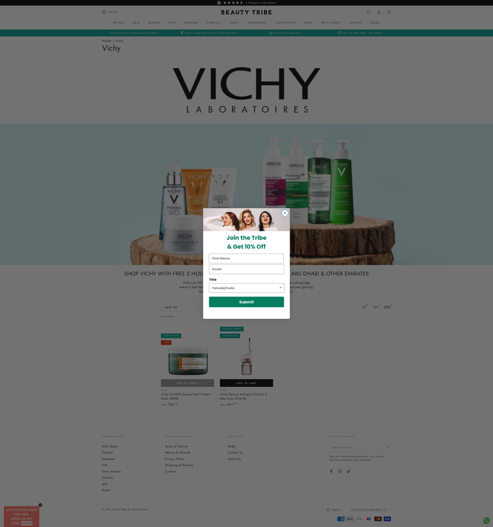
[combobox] (245, 288)
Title (212, 279)
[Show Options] (281, 288)
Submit (246, 302)
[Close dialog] (285, 213)
